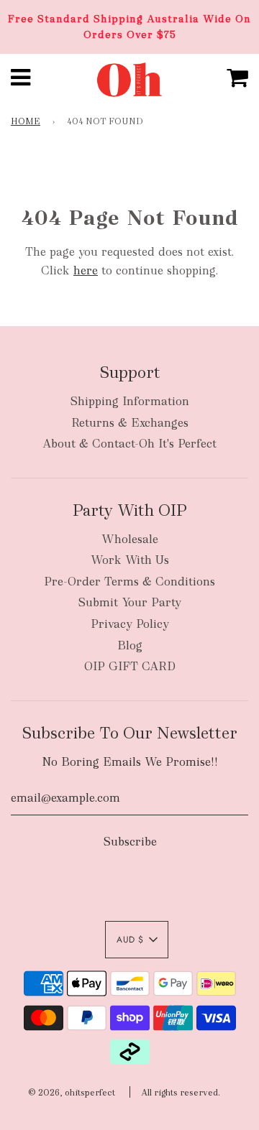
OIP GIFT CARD (130, 666)
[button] (136, 939)
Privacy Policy (130, 623)
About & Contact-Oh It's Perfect (129, 443)
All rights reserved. (180, 1092)
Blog (129, 645)
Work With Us (130, 560)
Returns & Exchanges (129, 422)
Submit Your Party (129, 602)
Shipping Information (129, 401)
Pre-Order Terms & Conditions (129, 581)
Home (25, 121)
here (85, 270)
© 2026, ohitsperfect (71, 1092)
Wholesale (129, 539)
